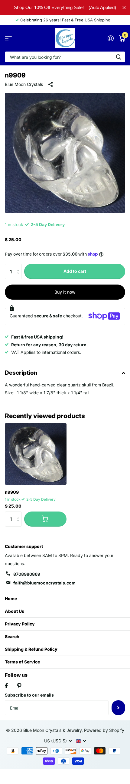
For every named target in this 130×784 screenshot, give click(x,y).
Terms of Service (22, 661)
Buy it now (65, 291)
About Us (14, 611)
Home (11, 598)
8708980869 (26, 574)
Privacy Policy (20, 623)
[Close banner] (124, 7)
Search (12, 636)
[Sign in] (110, 38)
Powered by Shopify (104, 730)
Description (21, 372)
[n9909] (36, 454)
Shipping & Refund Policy (31, 649)
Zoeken (118, 57)
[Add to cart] (45, 519)
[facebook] (6, 685)
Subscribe (118, 707)
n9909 (12, 492)
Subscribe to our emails (29, 694)
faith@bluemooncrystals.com (44, 582)
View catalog (8, 38)
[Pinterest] (19, 685)
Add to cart (74, 271)
